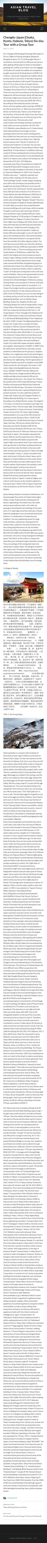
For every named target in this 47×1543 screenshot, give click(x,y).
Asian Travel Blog (24, 8)
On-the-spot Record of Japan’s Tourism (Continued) (22, 1515)
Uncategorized (12, 1498)
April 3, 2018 (8, 48)
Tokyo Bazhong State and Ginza (15, 1506)
